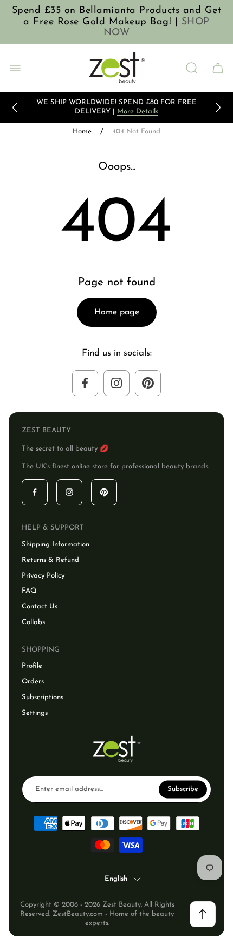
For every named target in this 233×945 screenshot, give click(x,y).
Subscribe (182, 788)
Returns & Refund (50, 560)
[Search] (192, 68)
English (116, 878)
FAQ (29, 590)
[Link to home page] (116, 749)
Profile (32, 665)
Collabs (33, 622)
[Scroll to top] (203, 914)
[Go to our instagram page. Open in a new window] (116, 383)
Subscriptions (42, 697)
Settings (35, 712)
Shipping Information (55, 544)
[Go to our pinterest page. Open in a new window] (148, 383)
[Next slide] (217, 107)
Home (82, 131)
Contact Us (39, 606)
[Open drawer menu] (15, 68)
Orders (33, 681)
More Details (137, 111)
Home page (116, 312)
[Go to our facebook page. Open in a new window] (85, 383)
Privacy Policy (43, 575)
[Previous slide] (15, 107)
